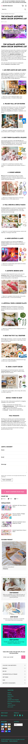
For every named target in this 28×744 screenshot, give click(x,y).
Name (2, 450)
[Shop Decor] (14, 608)
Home (2, 13)
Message (3, 464)
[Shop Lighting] (14, 631)
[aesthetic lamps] (14, 261)
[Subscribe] (23, 657)
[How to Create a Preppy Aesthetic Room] (6, 516)
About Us (10, 703)
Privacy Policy (4, 741)
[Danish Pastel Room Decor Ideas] (6, 532)
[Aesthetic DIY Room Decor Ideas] (6, 507)
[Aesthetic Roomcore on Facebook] (17, 715)
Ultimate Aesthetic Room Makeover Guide (19, 522)
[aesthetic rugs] (14, 357)
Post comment (7, 480)
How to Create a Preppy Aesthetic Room (18, 514)
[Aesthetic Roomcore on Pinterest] (20, 715)
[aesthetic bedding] (14, 293)
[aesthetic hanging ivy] (14, 326)
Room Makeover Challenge (14, 701)
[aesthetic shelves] (14, 229)
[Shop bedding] (14, 584)
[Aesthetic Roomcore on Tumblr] (22, 715)
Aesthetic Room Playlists (13, 699)
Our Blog (10, 698)
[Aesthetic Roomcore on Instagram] (15, 715)
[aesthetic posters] (14, 128)
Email (2, 457)
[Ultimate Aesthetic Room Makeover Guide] (6, 524)
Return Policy (10, 696)
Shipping (10, 694)
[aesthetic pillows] (14, 161)
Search (9, 692)
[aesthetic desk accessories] (14, 388)
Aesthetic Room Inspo (9, 13)
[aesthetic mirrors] (14, 195)
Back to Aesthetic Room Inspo (15, 491)
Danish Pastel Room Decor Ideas (19, 530)
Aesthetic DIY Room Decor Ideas (19, 506)
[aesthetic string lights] (14, 94)
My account (10, 707)
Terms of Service (11, 705)
